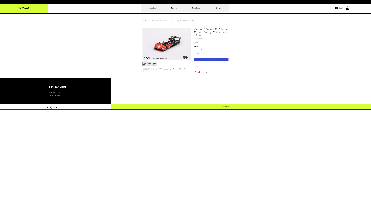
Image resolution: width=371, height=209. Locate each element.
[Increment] (201, 49)
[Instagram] (51, 107)
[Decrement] (195, 49)
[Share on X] (206, 72)
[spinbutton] (198, 49)
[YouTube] (55, 107)
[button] (347, 8)
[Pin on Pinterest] (199, 72)
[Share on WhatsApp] (203, 72)
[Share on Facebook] (195, 72)
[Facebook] (47, 107)
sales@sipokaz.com (55, 92)
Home (145, 21)
